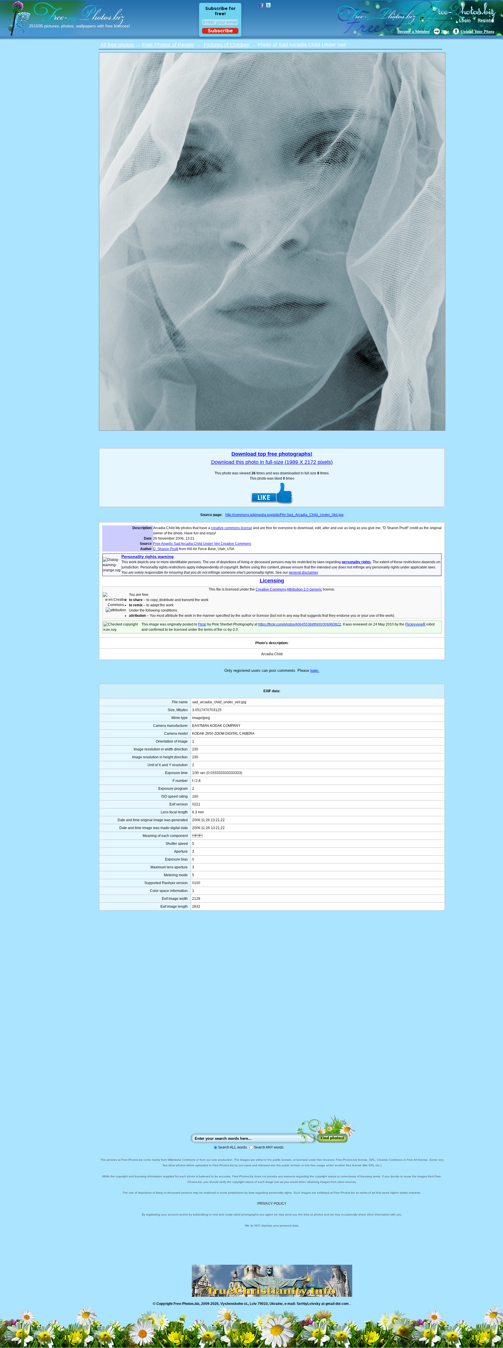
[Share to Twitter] (268, 5)
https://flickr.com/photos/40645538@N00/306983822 (299, 624)
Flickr (202, 624)
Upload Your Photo (477, 31)
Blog (445, 31)
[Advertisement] (272, 1018)
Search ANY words (269, 1147)
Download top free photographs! (271, 454)
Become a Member (413, 31)
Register (486, 20)
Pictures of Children (226, 45)
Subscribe (220, 30)
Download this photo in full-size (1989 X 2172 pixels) (272, 462)
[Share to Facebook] (262, 5)
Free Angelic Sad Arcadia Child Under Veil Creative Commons (202, 544)
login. (314, 670)
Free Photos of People (168, 45)
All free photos (117, 45)
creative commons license (231, 528)
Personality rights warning (147, 556)
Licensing (272, 581)
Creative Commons (271, 589)
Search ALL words (232, 1147)
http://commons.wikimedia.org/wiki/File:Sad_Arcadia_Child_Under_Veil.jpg (284, 515)
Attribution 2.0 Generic (304, 589)
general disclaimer (303, 572)
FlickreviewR (415, 624)
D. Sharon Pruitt (165, 549)
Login (465, 20)
